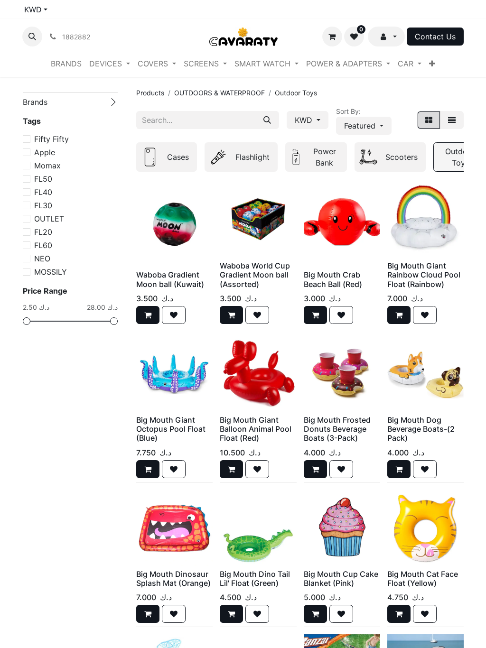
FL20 (43, 232)
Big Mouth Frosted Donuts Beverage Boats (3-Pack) (337, 429)
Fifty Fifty (51, 139)
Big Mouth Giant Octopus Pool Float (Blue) (171, 429)
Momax (47, 165)
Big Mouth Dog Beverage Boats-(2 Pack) (421, 429)
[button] (32, 36)
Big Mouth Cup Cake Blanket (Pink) (341, 578)
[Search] (267, 120)
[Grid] (428, 120)
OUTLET (49, 218)
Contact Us (435, 36)
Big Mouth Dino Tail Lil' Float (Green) (255, 578)
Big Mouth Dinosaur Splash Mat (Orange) (173, 578)
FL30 (43, 205)
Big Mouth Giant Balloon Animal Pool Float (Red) (255, 429)
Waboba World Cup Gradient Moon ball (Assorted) (255, 274)
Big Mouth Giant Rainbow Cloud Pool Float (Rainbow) (423, 274)
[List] (452, 120)
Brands (35, 102)
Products (150, 93)
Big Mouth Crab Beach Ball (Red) (333, 279)
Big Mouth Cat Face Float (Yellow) (422, 578)
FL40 (43, 192)
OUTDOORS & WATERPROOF (219, 93)
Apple (44, 152)
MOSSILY (50, 272)
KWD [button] (305, 120)
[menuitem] (66, 63)
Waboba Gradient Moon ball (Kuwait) (170, 279)
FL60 (43, 245)
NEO (42, 258)
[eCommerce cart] (332, 36)
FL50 (43, 179)
